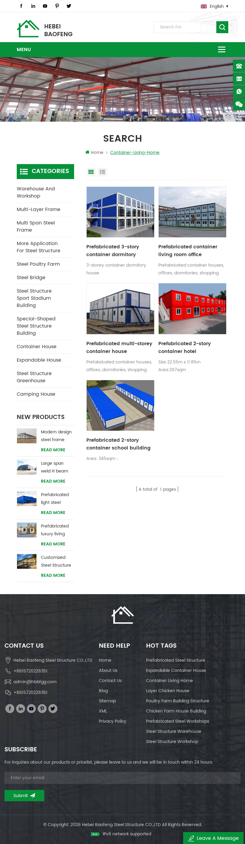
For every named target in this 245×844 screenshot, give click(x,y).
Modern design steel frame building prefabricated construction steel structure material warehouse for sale (56, 436)
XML (103, 711)
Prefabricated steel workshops (177, 721)
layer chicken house (167, 690)
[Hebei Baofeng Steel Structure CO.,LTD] (45, 28)
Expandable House (39, 360)
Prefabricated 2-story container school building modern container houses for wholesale (118, 444)
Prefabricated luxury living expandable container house (55, 530)
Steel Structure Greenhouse (34, 377)
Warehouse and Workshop (36, 192)
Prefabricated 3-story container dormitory (112, 251)
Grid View (91, 172)
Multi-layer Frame (38, 209)
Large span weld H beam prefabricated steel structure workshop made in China (57, 467)
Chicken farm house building (176, 711)
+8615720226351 (30, 671)
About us (108, 670)
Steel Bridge (31, 278)
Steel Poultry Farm (38, 264)
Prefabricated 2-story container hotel (184, 347)
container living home (169, 680)
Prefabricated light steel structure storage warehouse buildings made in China (57, 499)
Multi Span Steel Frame (36, 226)
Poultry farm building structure (177, 701)
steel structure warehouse (173, 731)
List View (102, 172)
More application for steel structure (38, 247)
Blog (103, 690)
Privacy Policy (112, 721)
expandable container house (176, 670)
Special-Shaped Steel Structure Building (36, 326)
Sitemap (107, 701)
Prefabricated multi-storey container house (119, 347)
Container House (36, 347)
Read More (53, 450)
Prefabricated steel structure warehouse (179, 660)
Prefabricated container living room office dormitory (187, 251)
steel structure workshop (172, 741)
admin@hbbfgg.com (34, 681)
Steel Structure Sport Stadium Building (34, 298)
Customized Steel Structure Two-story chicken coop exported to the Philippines (57, 561)
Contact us (110, 680)
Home (97, 152)
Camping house (36, 394)
